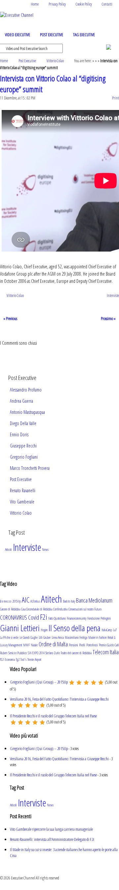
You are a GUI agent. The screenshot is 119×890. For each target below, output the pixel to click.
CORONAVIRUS (13, 617)
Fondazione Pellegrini (99, 618)
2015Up (16, 601)
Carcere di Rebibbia (10, 609)
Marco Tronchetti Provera (30, 468)
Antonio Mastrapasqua (27, 412)
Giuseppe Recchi (23, 446)
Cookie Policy (84, 4)
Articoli (8, 549)
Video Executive (17, 35)
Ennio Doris (19, 434)
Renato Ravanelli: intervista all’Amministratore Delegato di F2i (52, 839)
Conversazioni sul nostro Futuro (84, 609)
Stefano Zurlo (52, 653)
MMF (26, 645)
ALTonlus (35, 601)
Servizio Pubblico (17, 653)
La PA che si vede (9, 637)
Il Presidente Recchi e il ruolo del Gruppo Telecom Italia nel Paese (53, 716)
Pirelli (82, 645)
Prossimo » (108, 318)
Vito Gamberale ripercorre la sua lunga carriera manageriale (51, 829)
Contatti (107, 4)
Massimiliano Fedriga (76, 637)
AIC (25, 600)
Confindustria (60, 609)
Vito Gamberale (22, 502)
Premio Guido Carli (109, 645)
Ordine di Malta (53, 644)
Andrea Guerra (21, 401)
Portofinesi (92, 645)
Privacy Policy (57, 4)
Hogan (44, 630)
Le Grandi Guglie (29, 637)
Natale (34, 645)
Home (35, 4)
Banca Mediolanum (94, 600)
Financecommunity (76, 618)
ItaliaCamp (106, 630)
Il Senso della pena (74, 628)
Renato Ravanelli (22, 490)
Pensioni (73, 645)
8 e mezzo (5, 601)
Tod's (23, 659)
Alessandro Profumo (26, 390)
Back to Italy (69, 601)
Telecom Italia (106, 652)
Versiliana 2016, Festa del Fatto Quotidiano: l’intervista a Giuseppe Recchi (59, 699)
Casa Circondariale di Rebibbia (36, 609)
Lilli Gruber (45, 637)
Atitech (51, 599)
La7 (115, 630)
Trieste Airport (34, 659)
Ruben (3, 653)
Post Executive (51, 35)
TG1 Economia (7, 659)
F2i (43, 617)
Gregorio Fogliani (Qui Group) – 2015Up (39, 682)
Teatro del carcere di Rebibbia (76, 653)
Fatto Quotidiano (57, 618)
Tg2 (18, 659)
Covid (33, 617)
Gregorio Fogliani (24, 457)
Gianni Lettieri (20, 628)
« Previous (10, 318)
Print (115, 98)
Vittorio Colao (55, 61)
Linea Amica (58, 637)
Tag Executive (84, 35)
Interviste (113, 295)
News (45, 549)
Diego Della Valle (23, 423)
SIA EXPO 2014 (36, 653)
